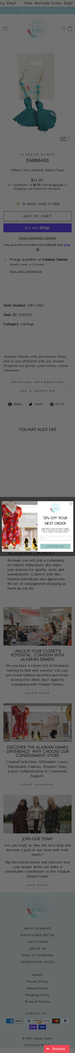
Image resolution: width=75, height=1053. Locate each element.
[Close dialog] (70, 503)
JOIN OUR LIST (55, 546)
